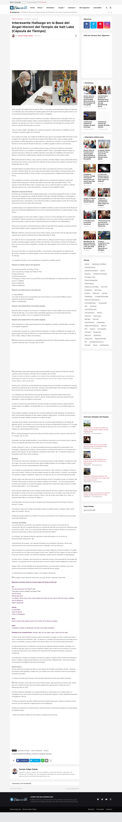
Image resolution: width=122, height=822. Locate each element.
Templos (46, 750)
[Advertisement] (44, 54)
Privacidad (100, 809)
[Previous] (109, 12)
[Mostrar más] (50, 760)
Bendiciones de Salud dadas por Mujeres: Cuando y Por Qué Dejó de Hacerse (89, 245)
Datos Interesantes (36, 750)
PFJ (86, 329)
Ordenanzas (101, 322)
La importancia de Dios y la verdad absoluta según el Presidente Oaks (95, 445)
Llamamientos (89, 313)
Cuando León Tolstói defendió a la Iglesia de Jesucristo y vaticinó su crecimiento (95, 461)
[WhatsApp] (42, 760)
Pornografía (102, 329)
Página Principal (17, 19)
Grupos (61, 8)
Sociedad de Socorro (96, 342)
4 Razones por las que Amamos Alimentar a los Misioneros (104, 223)
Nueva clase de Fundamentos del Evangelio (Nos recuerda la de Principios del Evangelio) (89, 100)
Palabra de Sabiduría (91, 326)
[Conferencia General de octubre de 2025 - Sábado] (104, 115)
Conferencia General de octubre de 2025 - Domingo (90, 124)
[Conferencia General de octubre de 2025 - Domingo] (90, 115)
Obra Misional (89, 322)
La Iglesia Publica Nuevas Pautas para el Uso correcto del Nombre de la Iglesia (104, 154)
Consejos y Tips (90, 277)
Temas (39, 8)
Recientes (50, 8)
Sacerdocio (97, 335)
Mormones (97, 316)
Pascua (103, 326)
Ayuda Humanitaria (91, 270)
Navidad (87, 319)
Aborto (87, 264)
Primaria (88, 332)
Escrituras (98, 290)
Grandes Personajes (101, 296)
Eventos (87, 293)
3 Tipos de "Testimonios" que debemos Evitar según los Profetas (103, 202)
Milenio (99, 313)
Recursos (88, 335)
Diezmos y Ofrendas (91, 287)
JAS (86, 306)
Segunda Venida (100, 339)
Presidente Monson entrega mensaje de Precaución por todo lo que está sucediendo (49, 12)
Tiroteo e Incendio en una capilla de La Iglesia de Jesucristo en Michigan (103, 246)
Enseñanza (88, 290)
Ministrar (88, 316)
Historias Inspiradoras (92, 300)
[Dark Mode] (106, 7)
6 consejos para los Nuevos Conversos (89, 222)
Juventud (93, 306)
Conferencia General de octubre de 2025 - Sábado (104, 124)
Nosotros (91, 809)
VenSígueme (104, 345)
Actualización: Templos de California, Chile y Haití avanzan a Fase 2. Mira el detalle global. (96, 429)
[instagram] (110, 799)
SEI (86, 342)
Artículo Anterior (16, 789)
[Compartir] (75, 35)
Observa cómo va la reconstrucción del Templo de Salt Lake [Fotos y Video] (97, 494)
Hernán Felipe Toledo (28, 769)
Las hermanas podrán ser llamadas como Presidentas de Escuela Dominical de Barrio (103, 101)
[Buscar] (110, 7)
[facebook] (98, 799)
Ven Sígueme (84, 8)
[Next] (111, 12)
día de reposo (89, 283)
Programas (97, 332)
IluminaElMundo (90, 303)
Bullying (87, 274)
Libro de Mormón (90, 309)
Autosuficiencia (90, 267)
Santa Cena (88, 339)
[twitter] (102, 799)
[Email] (46, 760)
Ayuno (102, 270)
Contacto (71, 8)
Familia (104, 293)
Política (92, 329)
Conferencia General (100, 274)
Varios (95, 345)
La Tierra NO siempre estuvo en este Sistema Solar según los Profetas (103, 177)
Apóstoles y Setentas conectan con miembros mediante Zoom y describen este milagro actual (97, 478)
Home (32, 8)
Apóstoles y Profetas (31, 19)
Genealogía (88, 296)
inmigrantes (102, 303)
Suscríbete (97, 8)
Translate (43, 2)
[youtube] (106, 799)
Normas (95, 319)
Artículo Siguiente (72, 789)
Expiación (96, 293)
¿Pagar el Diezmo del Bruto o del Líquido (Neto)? (90, 200)
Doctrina (104, 287)
